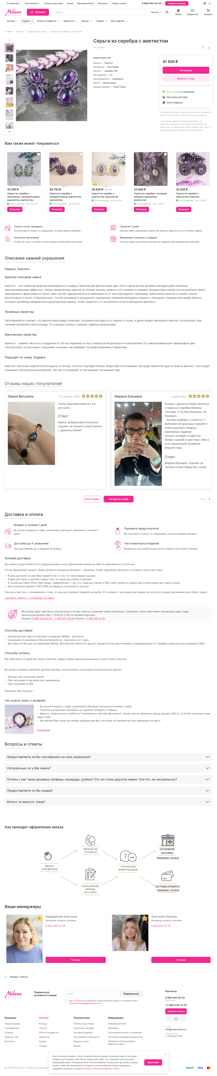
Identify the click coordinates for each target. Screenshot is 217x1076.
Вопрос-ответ (81, 1041)
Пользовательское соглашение (125, 1032)
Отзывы (9, 1032)
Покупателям (81, 1017)
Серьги (43, 1028)
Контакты (10, 1041)
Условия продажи (83, 1032)
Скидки (43, 1045)
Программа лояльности (86, 1037)
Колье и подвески (48, 1032)
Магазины (113, 1028)
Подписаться (131, 993)
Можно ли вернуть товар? (26, 802)
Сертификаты (12, 1028)
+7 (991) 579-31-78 (176, 1005)
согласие (78, 1000)
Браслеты (44, 1037)
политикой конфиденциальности (85, 1003)
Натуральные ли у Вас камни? (29, 768)
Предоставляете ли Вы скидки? (30, 790)
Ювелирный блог (117, 1023)
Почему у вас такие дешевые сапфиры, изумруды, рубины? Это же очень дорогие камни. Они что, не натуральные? (92, 779)
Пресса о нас (12, 1037)
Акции (77, 1045)
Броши (42, 1041)
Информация (115, 1017)
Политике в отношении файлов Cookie (100, 1068)
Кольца (43, 1023)
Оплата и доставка (84, 1023)
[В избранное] (203, 47)
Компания (10, 1017)
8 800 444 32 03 (42, 618)
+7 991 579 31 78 (95, 618)
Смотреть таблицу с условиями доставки (29, 597)
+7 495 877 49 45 (64, 618)
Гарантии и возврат (84, 1028)
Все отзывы (92, 499)
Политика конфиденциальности (125, 1037)
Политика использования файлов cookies (121, 1042)
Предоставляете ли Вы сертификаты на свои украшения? (49, 757)
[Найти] (167, 12)
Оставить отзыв (118, 499)
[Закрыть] (165, 1054)
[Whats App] (176, 1019)
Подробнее (43, 730)
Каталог (44, 1017)
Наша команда (12, 1023)
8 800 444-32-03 (151, 3)
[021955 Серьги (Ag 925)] (51, 85)
